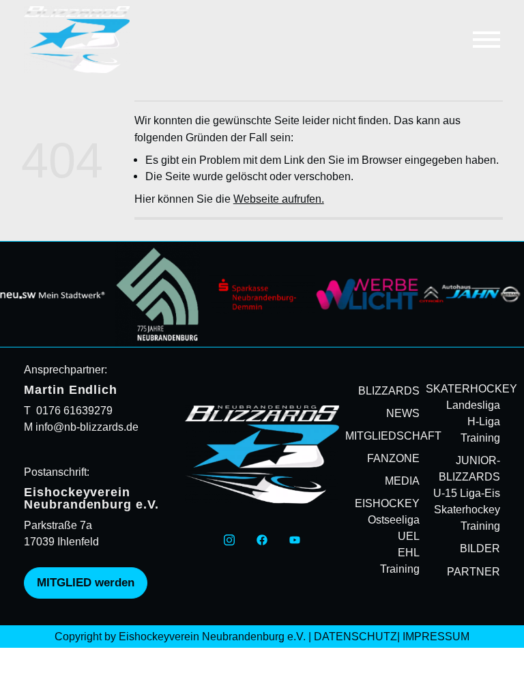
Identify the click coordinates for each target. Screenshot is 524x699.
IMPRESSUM (436, 636)
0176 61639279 (74, 410)
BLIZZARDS (389, 390)
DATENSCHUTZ (355, 636)
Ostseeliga (394, 519)
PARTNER (473, 571)
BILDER (480, 548)
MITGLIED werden (85, 582)
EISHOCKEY (387, 503)
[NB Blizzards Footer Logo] (262, 454)
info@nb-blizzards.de (86, 426)
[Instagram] (229, 539)
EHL (409, 552)
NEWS (403, 413)
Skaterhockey (467, 509)
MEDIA (402, 480)
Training (400, 568)
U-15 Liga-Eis (466, 493)
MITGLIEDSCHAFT (393, 435)
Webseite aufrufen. (278, 198)
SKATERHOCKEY (471, 388)
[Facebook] (262, 539)
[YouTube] (294, 539)
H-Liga (483, 421)
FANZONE (393, 458)
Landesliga (473, 405)
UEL (409, 536)
